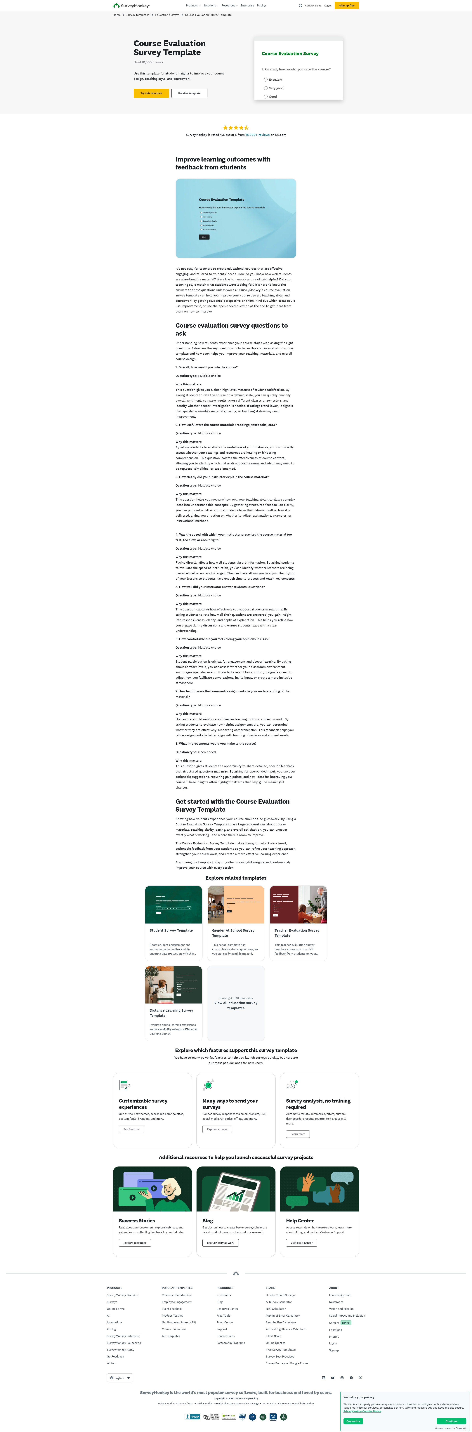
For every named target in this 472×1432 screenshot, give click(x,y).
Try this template (151, 93)
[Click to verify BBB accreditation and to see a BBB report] (192, 1418)
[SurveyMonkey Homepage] (131, 6)
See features (131, 1129)
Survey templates (137, 15)
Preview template (189, 93)
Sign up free (347, 5)
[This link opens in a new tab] (323, 1377)
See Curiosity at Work (220, 1243)
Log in (328, 5)
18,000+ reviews (258, 135)
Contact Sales (313, 5)
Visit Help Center (302, 1243)
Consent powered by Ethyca (448, 1428)
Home (117, 15)
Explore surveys (217, 1129)
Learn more (298, 1134)
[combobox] (120, 1377)
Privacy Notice (352, 1411)
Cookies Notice (371, 1411)
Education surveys (167, 15)
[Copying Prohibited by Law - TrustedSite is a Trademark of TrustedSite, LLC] (229, 1418)
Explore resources (135, 1243)
